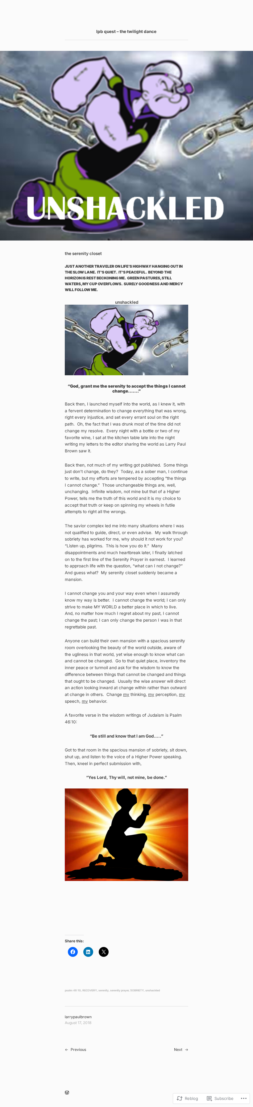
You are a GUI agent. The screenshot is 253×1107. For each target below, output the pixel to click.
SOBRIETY (137, 990)
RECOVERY (89, 990)
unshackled (152, 990)
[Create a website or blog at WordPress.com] (67, 1093)
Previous (78, 1049)
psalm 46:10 (73, 990)
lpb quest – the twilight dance (126, 31)
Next (178, 1049)
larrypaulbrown (78, 1016)
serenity (103, 990)
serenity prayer (119, 990)
